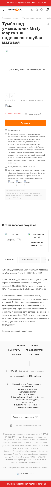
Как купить (14, 350)
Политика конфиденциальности (27, 425)
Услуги (34, 345)
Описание (9, 260)
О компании (19, 345)
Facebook (25, 363)
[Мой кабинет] (41, 10)
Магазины (17, 355)
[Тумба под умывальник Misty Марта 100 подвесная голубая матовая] (25, 69)
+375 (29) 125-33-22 (18, 371)
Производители (34, 350)
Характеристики (29, 260)
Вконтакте (19, 363)
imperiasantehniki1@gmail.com (27, 376)
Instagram (32, 363)
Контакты (34, 355)
